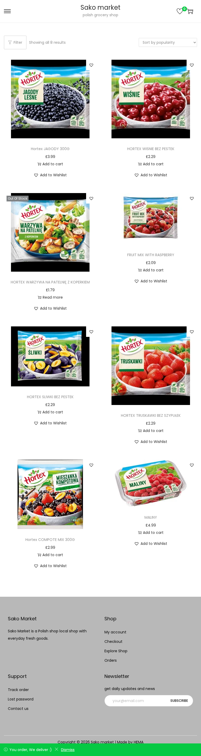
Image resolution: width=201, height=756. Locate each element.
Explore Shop (115, 651)
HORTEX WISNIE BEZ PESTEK (150, 148)
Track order (18, 689)
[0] (180, 11)
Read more (53, 297)
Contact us (18, 708)
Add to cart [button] (52, 164)
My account (115, 632)
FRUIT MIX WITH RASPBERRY (150, 255)
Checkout (113, 641)
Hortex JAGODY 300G (50, 148)
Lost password (21, 699)
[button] (91, 65)
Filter (18, 42)
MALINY (150, 517)
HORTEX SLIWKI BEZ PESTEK (50, 396)
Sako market (100, 7)
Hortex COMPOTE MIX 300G (50, 539)
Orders (110, 660)
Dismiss (68, 749)
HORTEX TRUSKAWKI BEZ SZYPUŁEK (151, 415)
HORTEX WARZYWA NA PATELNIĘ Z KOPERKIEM (50, 282)
